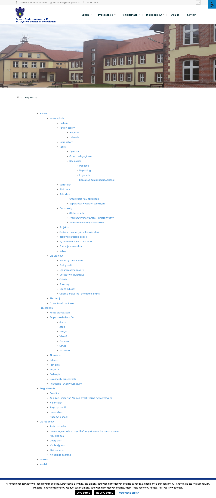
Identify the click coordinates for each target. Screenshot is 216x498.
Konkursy (64, 284)
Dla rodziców (154, 14)
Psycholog (85, 170)
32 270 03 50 (92, 2)
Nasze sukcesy (67, 289)
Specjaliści (75, 161)
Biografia (74, 132)
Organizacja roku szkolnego (84, 198)
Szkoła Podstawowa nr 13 (32, 19)
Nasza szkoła (57, 118)
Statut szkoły (76, 213)
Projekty (64, 227)
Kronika (174, 14)
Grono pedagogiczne (80, 156)
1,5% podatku (57, 450)
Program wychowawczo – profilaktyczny (91, 217)
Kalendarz (64, 194)
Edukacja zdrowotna (70, 246)
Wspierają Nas (57, 445)
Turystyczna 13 (58, 407)
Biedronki (64, 341)
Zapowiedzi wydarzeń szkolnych (87, 203)
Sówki (62, 345)
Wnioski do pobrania (60, 454)
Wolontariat (56, 402)
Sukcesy (54, 360)
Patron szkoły (67, 127)
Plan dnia (55, 364)
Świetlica (54, 393)
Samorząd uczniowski (71, 260)
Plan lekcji (55, 298)
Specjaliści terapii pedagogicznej (96, 180)
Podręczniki (65, 265)
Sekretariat (65, 184)
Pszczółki (64, 350)
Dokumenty (65, 208)
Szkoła (85, 14)
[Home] (18, 97)
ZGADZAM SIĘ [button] (83, 493)
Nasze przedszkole (60, 312)
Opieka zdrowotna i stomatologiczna (79, 293)
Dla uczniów (56, 255)
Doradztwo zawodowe (71, 274)
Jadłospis (55, 374)
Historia (63, 123)
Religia (62, 251)
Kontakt (192, 14)
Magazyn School (59, 417)
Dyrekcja (74, 151)
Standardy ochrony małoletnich (86, 222)
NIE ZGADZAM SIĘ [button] (104, 493)
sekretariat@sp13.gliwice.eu (66, 2)
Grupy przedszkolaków (62, 317)
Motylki (63, 331)
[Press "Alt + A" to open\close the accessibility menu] (212, 4)
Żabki (62, 326)
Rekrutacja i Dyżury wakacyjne (66, 383)
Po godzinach (130, 14)
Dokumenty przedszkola (63, 379)
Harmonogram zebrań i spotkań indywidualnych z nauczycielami (84, 431)
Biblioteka (64, 189)
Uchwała (74, 137)
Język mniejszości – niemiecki (75, 241)
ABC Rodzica (57, 435)
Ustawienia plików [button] (129, 492)
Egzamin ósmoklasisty (71, 270)
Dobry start (56, 440)
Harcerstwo (56, 412)
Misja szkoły (66, 142)
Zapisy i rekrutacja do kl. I (73, 236)
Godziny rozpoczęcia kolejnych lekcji (79, 232)
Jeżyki (62, 322)
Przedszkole (105, 14)
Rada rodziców (58, 426)
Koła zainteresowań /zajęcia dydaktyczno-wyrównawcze (81, 398)
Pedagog (84, 165)
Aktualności (56, 355)
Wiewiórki (64, 336)
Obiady (63, 279)
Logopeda (84, 175)
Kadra (62, 146)
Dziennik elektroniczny (62, 303)
